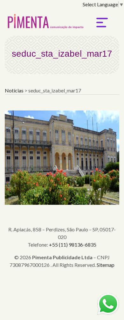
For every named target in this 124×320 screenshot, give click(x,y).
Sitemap (105, 265)
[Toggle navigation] (102, 22)
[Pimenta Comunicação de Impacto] (44, 19)
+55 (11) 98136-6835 (72, 245)
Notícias (14, 90)
